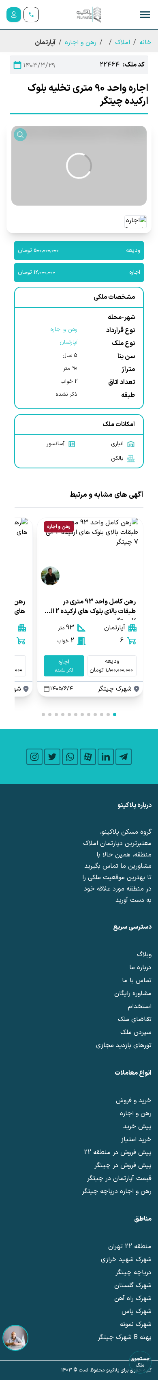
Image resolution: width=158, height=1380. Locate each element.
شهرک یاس (137, 1311)
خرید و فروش (134, 1100)
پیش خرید (137, 1126)
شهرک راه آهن (133, 1298)
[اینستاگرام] (34, 757)
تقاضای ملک (135, 1019)
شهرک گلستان (133, 1285)
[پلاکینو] (89, 14)
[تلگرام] (123, 757)
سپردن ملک (136, 1032)
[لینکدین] (106, 757)
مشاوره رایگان (133, 993)
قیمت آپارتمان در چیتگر (119, 1178)
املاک (122, 42)
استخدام (140, 1006)
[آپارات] (88, 757)
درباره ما (140, 967)
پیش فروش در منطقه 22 (118, 1152)
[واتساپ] (70, 757)
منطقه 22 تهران (130, 1246)
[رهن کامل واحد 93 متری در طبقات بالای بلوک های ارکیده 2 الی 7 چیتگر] (90, 553)
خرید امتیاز (136, 1139)
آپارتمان (68, 342)
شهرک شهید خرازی (126, 1259)
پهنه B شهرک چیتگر (125, 1337)
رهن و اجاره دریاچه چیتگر (117, 1191)
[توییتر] (52, 757)
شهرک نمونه (136, 1324)
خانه (145, 42)
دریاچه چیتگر (133, 1272)
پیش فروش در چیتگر (123, 1165)
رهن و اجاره (80, 42)
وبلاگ (144, 954)
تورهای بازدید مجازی (124, 1045)
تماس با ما (137, 980)
